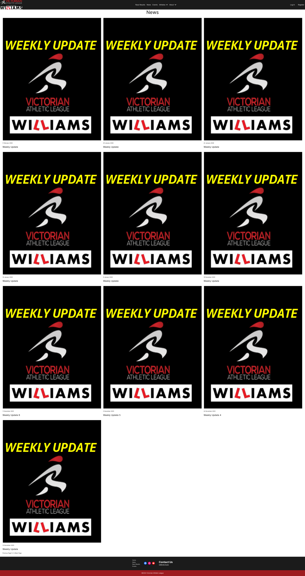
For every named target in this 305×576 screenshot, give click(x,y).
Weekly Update (10, 147)
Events (155, 5)
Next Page (18, 553)
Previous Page (7, 553)
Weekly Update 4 (212, 415)
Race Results (140, 5)
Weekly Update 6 (11, 415)
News (149, 5)
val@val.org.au (164, 565)
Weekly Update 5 (111, 415)
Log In (292, 5)
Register (301, 5)
